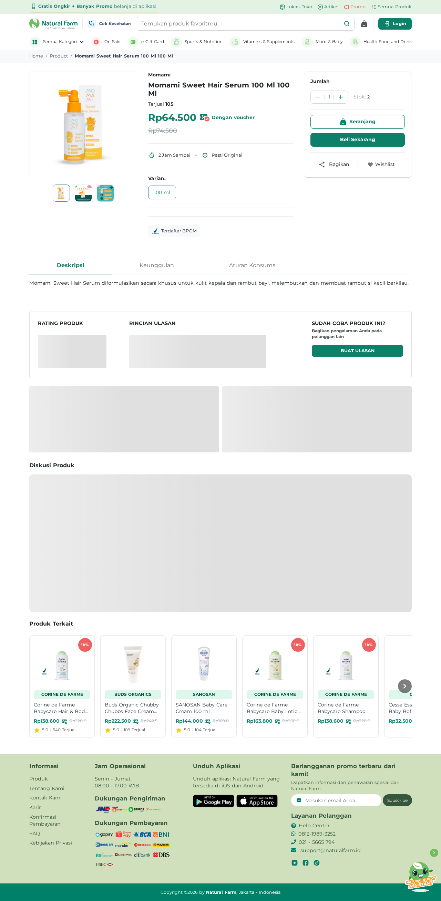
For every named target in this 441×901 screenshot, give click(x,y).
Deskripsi (70, 265)
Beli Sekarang (357, 139)
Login (399, 23)
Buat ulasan (358, 350)
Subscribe (397, 800)
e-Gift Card (152, 41)
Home (36, 56)
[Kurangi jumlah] (318, 97)
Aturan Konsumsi (253, 265)
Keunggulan (157, 265)
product (59, 56)
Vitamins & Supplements (269, 41)
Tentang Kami (46, 788)
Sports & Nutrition (204, 41)
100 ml (162, 192)
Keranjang (362, 121)
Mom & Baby (329, 41)
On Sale (112, 41)
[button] (346, 23)
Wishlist (385, 164)
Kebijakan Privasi (50, 843)
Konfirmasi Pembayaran (45, 820)
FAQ (34, 833)
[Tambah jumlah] (341, 97)
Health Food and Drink (387, 41)
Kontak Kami (45, 798)
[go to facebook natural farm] (305, 862)
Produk (38, 779)
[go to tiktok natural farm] (316, 862)
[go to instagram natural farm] (294, 862)
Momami (159, 75)
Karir (35, 807)
